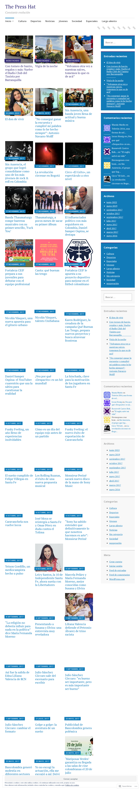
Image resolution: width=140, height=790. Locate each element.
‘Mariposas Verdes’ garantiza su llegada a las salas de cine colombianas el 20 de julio (78, 766)
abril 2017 (111, 228)
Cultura (22, 21)
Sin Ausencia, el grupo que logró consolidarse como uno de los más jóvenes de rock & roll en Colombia (17, 172)
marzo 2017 (112, 232)
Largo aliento (109, 21)
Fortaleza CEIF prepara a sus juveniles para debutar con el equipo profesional (17, 277)
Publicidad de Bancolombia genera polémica (78, 728)
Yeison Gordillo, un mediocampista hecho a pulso (17, 570)
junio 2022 (112, 202)
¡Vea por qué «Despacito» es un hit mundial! (49, 379)
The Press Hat (20, 6)
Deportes (35, 21)
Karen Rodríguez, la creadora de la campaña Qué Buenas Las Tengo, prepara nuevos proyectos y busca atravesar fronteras (79, 330)
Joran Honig (118, 136)
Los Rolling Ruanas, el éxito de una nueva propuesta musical (48, 481)
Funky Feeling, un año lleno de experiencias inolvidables (17, 434)
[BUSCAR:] (118, 42)
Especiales (92, 21)
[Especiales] (128, 26)
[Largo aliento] (133, 26)
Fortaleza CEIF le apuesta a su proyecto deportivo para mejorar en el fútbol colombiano (77, 277)
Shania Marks (118, 124)
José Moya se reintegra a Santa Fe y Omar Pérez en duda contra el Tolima (48, 525)
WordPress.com (117, 579)
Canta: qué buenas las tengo (47, 272)
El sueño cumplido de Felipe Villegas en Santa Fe (19, 479)
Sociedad (77, 21)
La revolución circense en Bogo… (121, 429)
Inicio (8, 21)
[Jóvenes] (118, 26)
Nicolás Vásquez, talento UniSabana (47, 319)
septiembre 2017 (115, 217)
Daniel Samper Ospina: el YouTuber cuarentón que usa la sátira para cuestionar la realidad (19, 384)
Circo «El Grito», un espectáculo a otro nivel (77, 175)
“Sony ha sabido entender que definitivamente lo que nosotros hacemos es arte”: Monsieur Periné (77, 530)
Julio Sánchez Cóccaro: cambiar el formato (17, 728)
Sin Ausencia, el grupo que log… (121, 167)
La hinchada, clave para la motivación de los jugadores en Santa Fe (77, 381)
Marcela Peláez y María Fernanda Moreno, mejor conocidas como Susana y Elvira (75, 581)
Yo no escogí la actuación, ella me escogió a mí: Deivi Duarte (47, 772)
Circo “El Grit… (119, 175)
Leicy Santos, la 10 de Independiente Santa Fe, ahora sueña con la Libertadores (49, 580)
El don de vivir (14, 119)
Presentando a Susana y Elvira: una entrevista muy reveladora (48, 629)
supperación (113, 283)
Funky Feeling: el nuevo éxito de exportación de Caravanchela (76, 434)
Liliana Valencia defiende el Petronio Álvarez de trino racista (78, 629)
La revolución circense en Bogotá (47, 173)
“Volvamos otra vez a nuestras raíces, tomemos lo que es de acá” (78, 71)
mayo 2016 (112, 235)
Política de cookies (72, 785)
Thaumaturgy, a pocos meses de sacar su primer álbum (48, 220)
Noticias (50, 21)
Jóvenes (63, 21)
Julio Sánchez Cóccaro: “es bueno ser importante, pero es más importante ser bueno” (78, 682)
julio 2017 (111, 220)
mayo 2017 (112, 224)
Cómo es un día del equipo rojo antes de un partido (48, 432)
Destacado (13, 61)
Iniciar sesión (115, 566)
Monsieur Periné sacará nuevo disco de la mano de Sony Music (77, 481)
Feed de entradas (117, 570)
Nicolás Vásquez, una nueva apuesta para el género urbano (19, 321)
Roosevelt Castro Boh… (121, 408)
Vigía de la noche (46, 66)
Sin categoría (113, 275)
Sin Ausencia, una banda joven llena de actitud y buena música (78, 115)
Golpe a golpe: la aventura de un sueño (46, 728)
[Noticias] (113, 26)
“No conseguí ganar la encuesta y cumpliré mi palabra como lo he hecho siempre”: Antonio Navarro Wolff (48, 127)
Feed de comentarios (119, 574)
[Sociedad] (123, 26)
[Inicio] (98, 26)
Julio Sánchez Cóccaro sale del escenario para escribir (45, 677)
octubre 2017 (113, 213)
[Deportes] (108, 26)
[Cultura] (103, 26)
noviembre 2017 (114, 209)
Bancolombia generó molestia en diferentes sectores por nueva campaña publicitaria (18, 774)
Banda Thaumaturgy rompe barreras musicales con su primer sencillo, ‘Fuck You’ (19, 224)
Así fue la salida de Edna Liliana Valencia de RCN (17, 675)
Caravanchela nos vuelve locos (16, 523)
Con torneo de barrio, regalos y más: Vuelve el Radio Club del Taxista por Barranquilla (19, 74)
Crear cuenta (115, 561)
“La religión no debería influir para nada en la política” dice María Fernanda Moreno (18, 629)
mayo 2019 (112, 205)
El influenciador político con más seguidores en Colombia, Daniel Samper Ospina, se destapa (77, 225)
